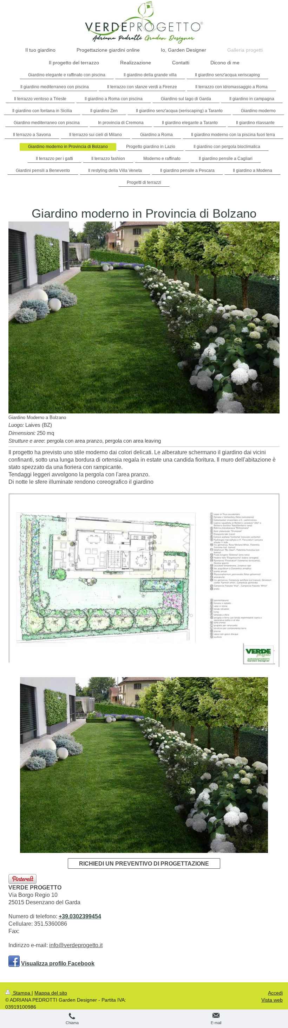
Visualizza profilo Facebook (57, 963)
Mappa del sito (50, 993)
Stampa (22, 993)
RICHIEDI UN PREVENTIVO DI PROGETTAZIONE (144, 863)
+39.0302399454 (80, 916)
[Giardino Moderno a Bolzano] (144, 317)
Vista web (272, 1000)
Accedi (275, 993)
